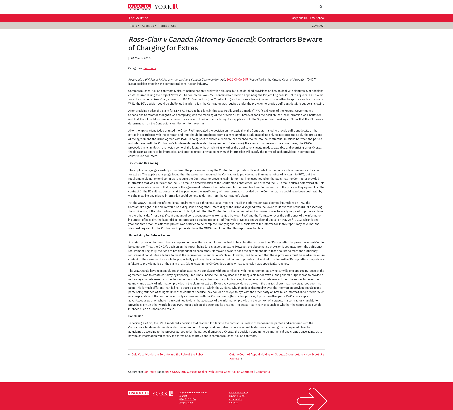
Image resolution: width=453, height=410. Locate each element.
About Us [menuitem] (148, 25)
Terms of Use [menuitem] (167, 25)
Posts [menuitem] (133, 25)
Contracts (150, 68)
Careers (233, 402)
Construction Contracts (239, 372)
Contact (318, 25)
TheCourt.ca (138, 17)
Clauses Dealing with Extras (205, 372)
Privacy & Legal (237, 395)
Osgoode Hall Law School (308, 18)
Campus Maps (186, 402)
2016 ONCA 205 (237, 79)
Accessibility (235, 399)
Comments (263, 372)
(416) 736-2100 (187, 399)
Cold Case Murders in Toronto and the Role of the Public (168, 354)
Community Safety (238, 392)
